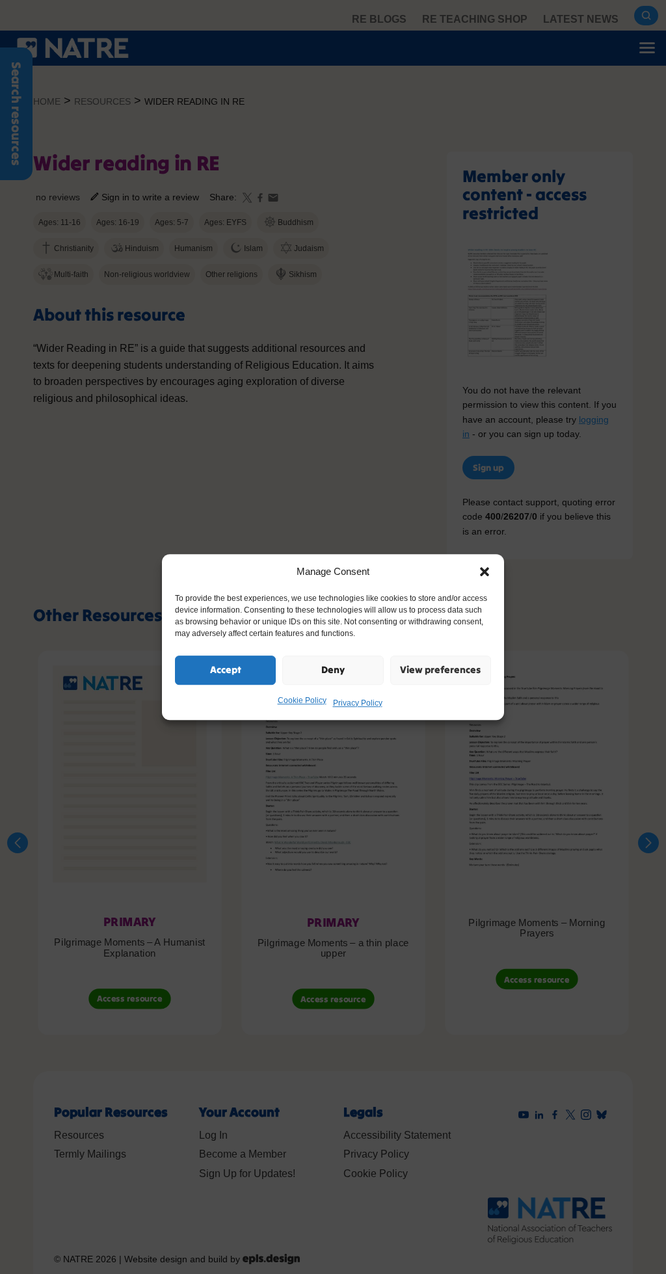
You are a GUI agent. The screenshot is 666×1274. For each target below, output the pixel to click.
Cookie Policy (302, 700)
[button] (484, 571)
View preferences (440, 669)
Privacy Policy (357, 703)
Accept (225, 669)
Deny (333, 669)
